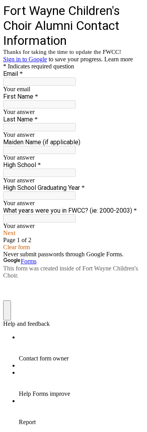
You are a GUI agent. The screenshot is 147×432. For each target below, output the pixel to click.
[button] (73, 233)
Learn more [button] (118, 59)
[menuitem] (81, 348)
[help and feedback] (7, 310)
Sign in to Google (25, 59)
